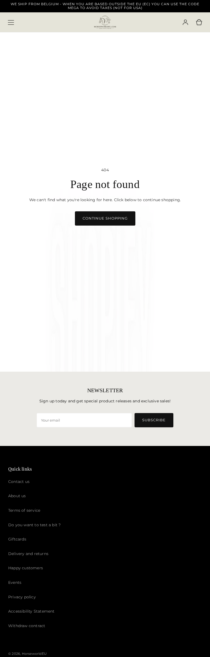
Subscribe (154, 420)
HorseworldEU (34, 654)
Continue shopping (105, 218)
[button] (11, 22)
